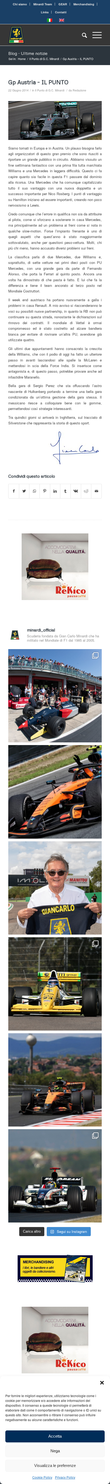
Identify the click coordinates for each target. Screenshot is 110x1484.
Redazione (79, 90)
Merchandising (83, 4)
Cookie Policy (42, 1477)
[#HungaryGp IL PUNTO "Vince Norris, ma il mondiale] (55, 1080)
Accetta (55, 1436)
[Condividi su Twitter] (24, 491)
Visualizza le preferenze (55, 1465)
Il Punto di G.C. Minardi (49, 90)
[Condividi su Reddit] (86, 491)
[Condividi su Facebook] (14, 491)
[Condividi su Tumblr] (65, 491)
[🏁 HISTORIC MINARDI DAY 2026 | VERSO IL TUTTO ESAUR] (55, 984)
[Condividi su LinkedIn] (55, 491)
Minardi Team (42, 4)
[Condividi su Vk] (76, 491)
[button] (102, 1382)
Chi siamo (20, 4)
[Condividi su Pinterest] (45, 491)
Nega (55, 1451)
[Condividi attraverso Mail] (96, 491)
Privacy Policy (65, 1477)
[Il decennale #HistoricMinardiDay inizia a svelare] (55, 695)
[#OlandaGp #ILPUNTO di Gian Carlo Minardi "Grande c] (55, 791)
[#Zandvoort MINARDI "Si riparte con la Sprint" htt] (55, 888)
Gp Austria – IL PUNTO (38, 82)
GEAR (62, 4)
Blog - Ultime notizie (28, 53)
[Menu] (94, 35)
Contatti (60, 12)
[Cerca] (82, 35)
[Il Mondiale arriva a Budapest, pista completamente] (55, 1175)
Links (45, 12)
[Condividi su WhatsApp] (34, 491)
